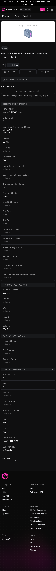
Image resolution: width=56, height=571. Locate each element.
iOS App (5, 496)
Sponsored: (8, 2)
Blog (4, 510)
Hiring (4, 492)
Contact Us (6, 539)
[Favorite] (3, 65)
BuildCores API (36, 492)
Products (6, 16)
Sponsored (35, 546)
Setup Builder (36, 528)
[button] (28, 104)
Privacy (33, 539)
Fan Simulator (36, 517)
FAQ (4, 488)
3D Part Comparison (38, 510)
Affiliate (33, 550)
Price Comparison (37, 525)
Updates (5, 514)
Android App (7, 499)
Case (17, 16)
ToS (32, 542)
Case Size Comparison (40, 514)
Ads (31, 488)
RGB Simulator (36, 521)
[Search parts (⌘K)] (47, 9)
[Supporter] (42, 9)
